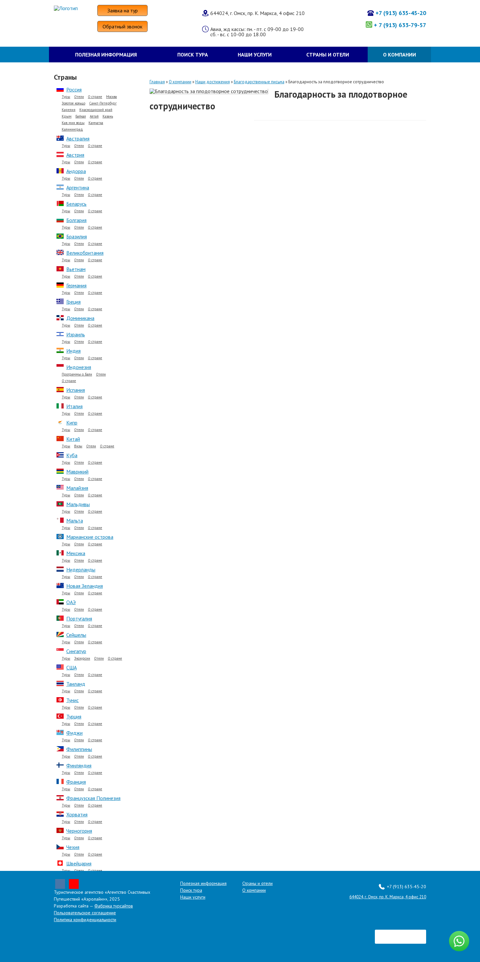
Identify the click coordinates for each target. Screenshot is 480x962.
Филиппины (79, 749)
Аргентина (77, 187)
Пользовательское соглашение (85, 913)
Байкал (80, 116)
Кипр (71, 422)
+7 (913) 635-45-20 (401, 13)
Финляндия (78, 765)
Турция (73, 716)
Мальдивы (78, 504)
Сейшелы (76, 634)
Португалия (79, 618)
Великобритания (85, 252)
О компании (399, 54)
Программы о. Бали (77, 374)
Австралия (77, 138)
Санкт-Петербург (103, 103)
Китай (73, 438)
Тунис (72, 700)
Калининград (72, 129)
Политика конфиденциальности (85, 919)
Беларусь (76, 203)
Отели (79, 97)
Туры (66, 97)
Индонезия (78, 367)
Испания (75, 390)
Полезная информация (106, 54)
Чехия (72, 847)
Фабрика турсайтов (113, 906)
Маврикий (77, 471)
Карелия (68, 110)
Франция (76, 781)
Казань (108, 116)
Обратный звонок (122, 26)
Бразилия (76, 236)
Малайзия (77, 487)
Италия (74, 406)
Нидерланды (80, 569)
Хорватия (77, 814)
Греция (73, 301)
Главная (157, 82)
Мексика (75, 553)
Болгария (76, 220)
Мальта (74, 520)
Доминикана (80, 318)
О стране (95, 97)
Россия (74, 89)
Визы (78, 446)
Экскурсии (82, 658)
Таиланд (75, 683)
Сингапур (76, 651)
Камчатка (95, 123)
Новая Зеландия (84, 585)
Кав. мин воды (73, 123)
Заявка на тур (122, 10)
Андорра (76, 171)
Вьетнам (76, 269)
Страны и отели (327, 54)
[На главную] (75, 8)
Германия (76, 285)
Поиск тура (192, 54)
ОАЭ (71, 602)
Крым (67, 116)
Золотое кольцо (73, 103)
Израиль (75, 334)
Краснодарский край (95, 110)
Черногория (79, 830)
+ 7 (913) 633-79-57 (400, 25)
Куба (71, 455)
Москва (111, 97)
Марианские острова (89, 536)
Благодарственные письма (259, 82)
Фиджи (74, 732)
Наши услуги (255, 54)
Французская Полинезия (93, 798)
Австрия (75, 154)
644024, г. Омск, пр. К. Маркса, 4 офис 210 (387, 897)
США (71, 667)
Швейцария (78, 863)
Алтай (94, 116)
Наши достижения (212, 82)
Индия (73, 350)
